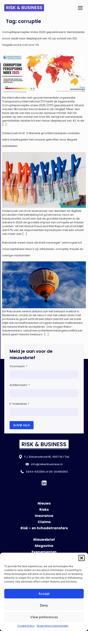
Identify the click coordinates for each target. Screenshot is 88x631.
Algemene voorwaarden (52, 626)
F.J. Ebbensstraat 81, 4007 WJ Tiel (46, 457)
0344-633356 (35, 472)
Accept (44, 594)
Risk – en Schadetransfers (44, 528)
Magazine (44, 545)
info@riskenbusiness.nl (47, 464)
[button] (81, 558)
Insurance (44, 515)
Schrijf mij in (21, 425)
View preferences (44, 617)
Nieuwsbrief (44, 539)
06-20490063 (58, 472)
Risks (44, 509)
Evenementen (44, 551)
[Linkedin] (44, 483)
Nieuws (44, 503)
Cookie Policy (26, 626)
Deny (44, 605)
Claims (44, 521)
